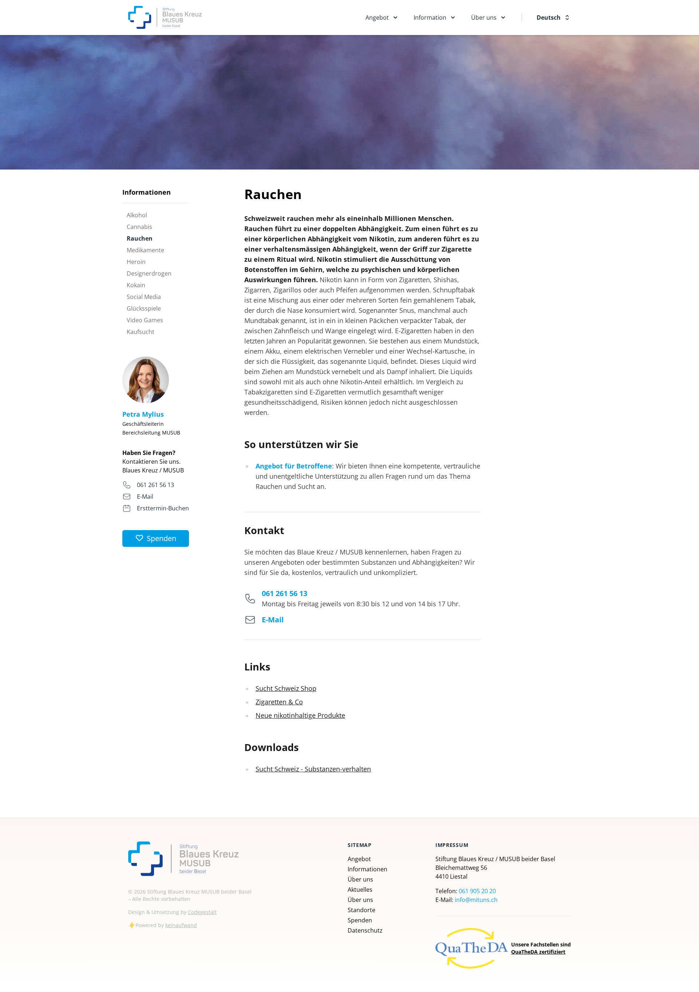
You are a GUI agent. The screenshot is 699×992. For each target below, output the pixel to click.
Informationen (367, 869)
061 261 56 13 (155, 485)
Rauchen (140, 238)
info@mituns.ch (476, 900)
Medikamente (145, 250)
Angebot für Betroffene (294, 466)
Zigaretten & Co (279, 701)
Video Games (145, 320)
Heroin (136, 262)
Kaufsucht (140, 332)
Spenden (360, 920)
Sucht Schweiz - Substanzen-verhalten (313, 769)
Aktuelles (360, 890)
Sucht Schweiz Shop (286, 688)
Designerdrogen (149, 273)
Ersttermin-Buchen (163, 508)
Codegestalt (202, 912)
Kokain (136, 285)
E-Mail (145, 497)
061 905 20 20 (477, 891)
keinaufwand (181, 925)
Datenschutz (365, 930)
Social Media (144, 297)
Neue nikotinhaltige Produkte (300, 715)
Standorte (361, 910)
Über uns (360, 879)
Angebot (359, 859)
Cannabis (139, 227)
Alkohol (137, 215)
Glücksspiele (144, 308)
